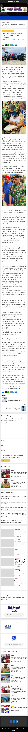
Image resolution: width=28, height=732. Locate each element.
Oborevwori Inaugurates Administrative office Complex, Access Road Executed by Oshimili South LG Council (13, 515)
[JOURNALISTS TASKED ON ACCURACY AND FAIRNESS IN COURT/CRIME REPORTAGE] (5, 698)
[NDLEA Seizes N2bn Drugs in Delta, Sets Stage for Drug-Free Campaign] (5, 709)
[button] (1, 17)
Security (12, 31)
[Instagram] (17, 721)
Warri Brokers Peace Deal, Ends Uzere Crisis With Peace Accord (18, 679)
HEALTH (4, 31)
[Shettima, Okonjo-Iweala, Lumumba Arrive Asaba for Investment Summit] (7, 552)
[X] (14, 721)
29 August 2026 (15, 486)
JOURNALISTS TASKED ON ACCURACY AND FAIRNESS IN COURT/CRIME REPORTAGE (18, 699)
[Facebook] (11, 721)
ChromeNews (20, 729)
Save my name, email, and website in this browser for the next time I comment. (13, 456)
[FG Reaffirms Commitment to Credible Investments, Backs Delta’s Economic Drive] (7, 543)
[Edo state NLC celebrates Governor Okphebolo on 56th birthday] (5, 483)
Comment (4, 423)
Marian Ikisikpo (6, 39)
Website (3, 450)
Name (3, 440)
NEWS (8, 31)
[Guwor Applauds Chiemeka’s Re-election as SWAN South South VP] (5, 473)
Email (3, 445)
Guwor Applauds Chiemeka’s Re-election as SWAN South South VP (19, 473)
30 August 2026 (15, 476)
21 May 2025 (13, 39)
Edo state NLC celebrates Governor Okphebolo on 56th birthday (18, 484)
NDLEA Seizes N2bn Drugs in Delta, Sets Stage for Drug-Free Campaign (19, 709)
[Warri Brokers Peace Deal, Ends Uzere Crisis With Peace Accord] (5, 678)
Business (16, 529)
